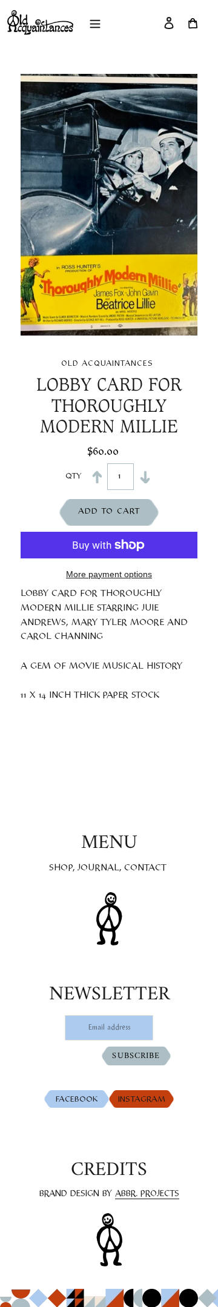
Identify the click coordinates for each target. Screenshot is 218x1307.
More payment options (109, 574)
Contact (145, 868)
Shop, (62, 868)
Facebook (79, 1099)
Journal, (100, 868)
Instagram (143, 1099)
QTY (71, 476)
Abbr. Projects (147, 1194)
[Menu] (95, 22)
